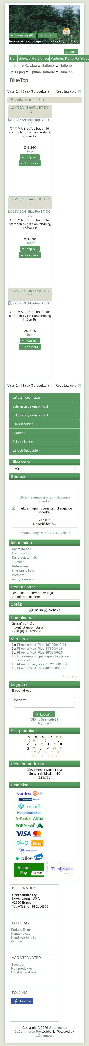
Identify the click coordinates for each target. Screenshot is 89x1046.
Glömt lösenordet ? (44, 719)
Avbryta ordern (23, 579)
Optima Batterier (42, 72)
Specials (17, 964)
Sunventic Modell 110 (44, 773)
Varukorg (19, 639)
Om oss (17, 941)
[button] (22, 35)
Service (25, 58)
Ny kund (44, 723)
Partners (57, 58)
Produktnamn (21, 99)
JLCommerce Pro (28, 1031)
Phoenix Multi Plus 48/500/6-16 (40, 652)
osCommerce (45, 1035)
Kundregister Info (24, 557)
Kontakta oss (21, 549)
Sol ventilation (22, 441)
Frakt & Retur (21, 929)
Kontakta (72, 58)
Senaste (19, 476)
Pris (41, 99)
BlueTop (66, 72)
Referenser (40, 58)
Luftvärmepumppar (26, 397)
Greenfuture (58, 1027)
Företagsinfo (21, 553)
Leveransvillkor (23, 570)
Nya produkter (21, 968)
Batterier (48, 65)
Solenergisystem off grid (30, 415)
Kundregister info (23, 937)
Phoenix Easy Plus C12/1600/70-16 (44, 531)
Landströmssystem (26, 450)
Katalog (31, 65)
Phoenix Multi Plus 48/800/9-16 (40, 648)
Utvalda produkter (27, 763)
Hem (13, 58)
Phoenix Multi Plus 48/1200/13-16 (41, 644)
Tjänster (18, 562)
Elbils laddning (22, 424)
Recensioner (23, 587)
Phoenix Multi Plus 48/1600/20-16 (41, 668)
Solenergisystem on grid (30, 406)
